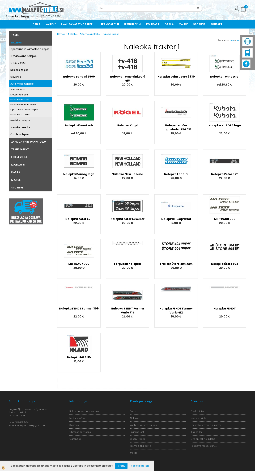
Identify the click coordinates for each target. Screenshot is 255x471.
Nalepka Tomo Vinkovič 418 (127, 79)
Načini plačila (77, 418)
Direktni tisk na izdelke (203, 439)
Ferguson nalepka (127, 264)
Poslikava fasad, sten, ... (203, 446)
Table (36, 24)
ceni (232, 40)
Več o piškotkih (140, 466)
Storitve (199, 24)
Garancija (75, 439)
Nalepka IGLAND (79, 357)
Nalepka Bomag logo (79, 174)
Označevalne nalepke (23, 56)
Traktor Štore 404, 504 (176, 264)
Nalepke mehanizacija (23, 104)
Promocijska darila (140, 446)
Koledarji (153, 24)
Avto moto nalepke (22, 84)
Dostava (74, 425)
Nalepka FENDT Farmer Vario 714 (127, 311)
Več (78, 68)
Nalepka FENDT (225, 309)
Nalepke (50, 24)
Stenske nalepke (20, 127)
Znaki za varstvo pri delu (78, 24)
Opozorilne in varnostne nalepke (29, 49)
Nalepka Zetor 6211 (224, 174)
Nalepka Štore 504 (224, 264)
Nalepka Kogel (127, 125)
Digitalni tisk (197, 411)
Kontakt (216, 24)
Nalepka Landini (176, 174)
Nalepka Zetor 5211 (78, 219)
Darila (169, 24)
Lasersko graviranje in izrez (206, 425)
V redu (121, 466)
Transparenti (110, 24)
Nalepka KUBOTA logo (225, 125)
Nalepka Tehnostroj (224, 77)
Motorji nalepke (19, 94)
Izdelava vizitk (198, 418)
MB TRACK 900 (224, 219)
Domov (61, 34)
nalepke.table (16, 16)
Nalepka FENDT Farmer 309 (79, 309)
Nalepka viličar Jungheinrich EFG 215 (176, 127)
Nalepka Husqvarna (176, 219)
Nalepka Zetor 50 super (127, 219)
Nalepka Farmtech (79, 125)
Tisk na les (196, 432)
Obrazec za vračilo (80, 432)
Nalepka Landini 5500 (79, 77)
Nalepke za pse (19, 70)
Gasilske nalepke (20, 120)
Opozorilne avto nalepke (24, 109)
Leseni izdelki (132, 24)
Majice (183, 24)
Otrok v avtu (18, 63)
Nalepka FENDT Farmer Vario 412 (176, 311)
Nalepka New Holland (127, 174)
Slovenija (15, 77)
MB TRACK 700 (79, 264)
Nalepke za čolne (20, 114)
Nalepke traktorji (19, 99)
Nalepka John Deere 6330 (176, 77)
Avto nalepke (17, 89)
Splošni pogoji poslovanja (84, 411)
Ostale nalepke (19, 134)
